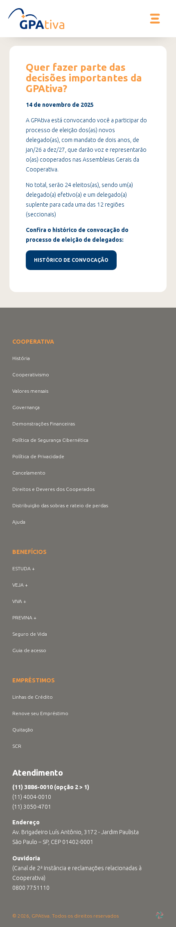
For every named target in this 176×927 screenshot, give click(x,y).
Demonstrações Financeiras (43, 423)
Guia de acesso (29, 650)
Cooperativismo (30, 374)
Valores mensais (30, 391)
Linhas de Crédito (32, 697)
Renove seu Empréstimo (40, 713)
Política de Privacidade (38, 456)
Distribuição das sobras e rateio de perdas (60, 505)
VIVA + (19, 601)
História (21, 358)
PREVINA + (24, 617)
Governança (26, 407)
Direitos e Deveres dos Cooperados (53, 489)
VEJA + (20, 584)
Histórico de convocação (71, 260)
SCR (16, 746)
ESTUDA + (23, 568)
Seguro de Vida (29, 634)
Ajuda (18, 521)
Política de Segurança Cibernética (50, 440)
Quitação (22, 729)
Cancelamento (28, 472)
